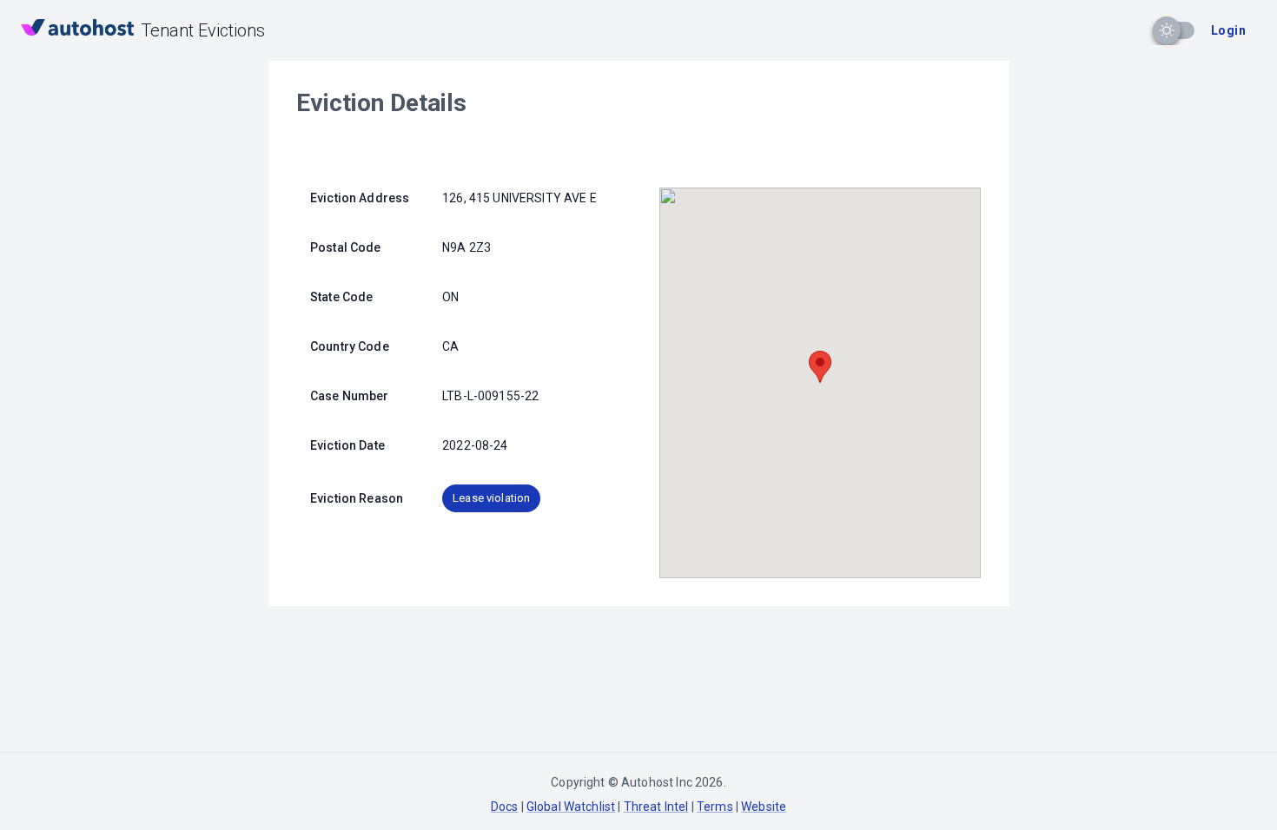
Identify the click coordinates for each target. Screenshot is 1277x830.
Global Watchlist (570, 807)
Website (763, 807)
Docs (505, 807)
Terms (715, 807)
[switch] (1166, 30)
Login (1228, 30)
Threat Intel (656, 807)
